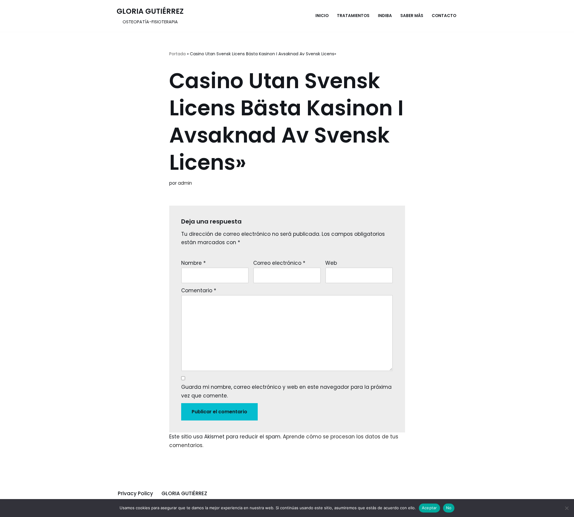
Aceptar (429, 507)
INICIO (322, 16)
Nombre (193, 263)
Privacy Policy (135, 493)
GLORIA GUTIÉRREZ (184, 493)
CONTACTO (444, 16)
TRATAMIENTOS (353, 16)
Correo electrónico (279, 263)
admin (185, 183)
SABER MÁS (411, 16)
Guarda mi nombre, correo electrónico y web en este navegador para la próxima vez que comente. (286, 391)
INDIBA (385, 16)
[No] (567, 508)
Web (331, 263)
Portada (177, 54)
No (449, 507)
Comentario (198, 290)
